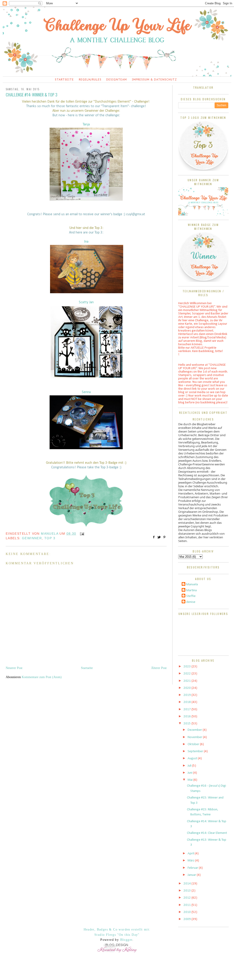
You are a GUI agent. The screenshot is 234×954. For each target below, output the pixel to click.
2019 (187, 695)
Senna (86, 392)
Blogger (126, 939)
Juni (190, 773)
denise (190, 602)
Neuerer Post (14, 668)
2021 (187, 681)
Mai (190, 780)
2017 (187, 709)
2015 (187, 723)
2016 (187, 716)
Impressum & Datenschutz (154, 79)
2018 (187, 702)
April (191, 853)
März (191, 860)
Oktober (194, 744)
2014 (187, 883)
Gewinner (32, 538)
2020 (187, 688)
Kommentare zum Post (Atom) (42, 677)
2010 (187, 912)
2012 (187, 898)
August (193, 758)
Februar (193, 868)
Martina (191, 590)
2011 (187, 905)
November (195, 737)
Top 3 (49, 538)
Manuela (192, 584)
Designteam (116, 79)
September (196, 751)
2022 (187, 673)
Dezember (195, 730)
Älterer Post (159, 668)
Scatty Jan (86, 302)
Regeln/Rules (90, 79)
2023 (187, 666)
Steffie (191, 596)
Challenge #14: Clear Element (207, 833)
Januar (192, 875)
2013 (187, 890)
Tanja (86, 124)
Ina (86, 242)
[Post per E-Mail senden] (81, 533)
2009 (187, 919)
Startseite (64, 79)
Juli (190, 765)
